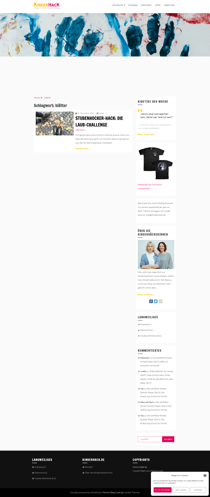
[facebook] (151, 301)
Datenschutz (146, 330)
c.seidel (143, 371)
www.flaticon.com (154, 471)
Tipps (158, 5)
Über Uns (169, 5)
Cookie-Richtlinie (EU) (151, 336)
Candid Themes (132, 492)
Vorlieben (198, 490)
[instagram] (160, 301)
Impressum (146, 324)
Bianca (101, 113)
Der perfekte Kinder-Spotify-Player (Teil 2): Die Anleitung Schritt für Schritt (153, 393)
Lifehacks (117, 5)
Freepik (136, 471)
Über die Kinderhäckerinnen (99, 473)
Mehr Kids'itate (146, 134)
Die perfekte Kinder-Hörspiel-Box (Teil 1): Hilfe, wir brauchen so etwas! (156, 362)
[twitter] (156, 301)
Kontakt (89, 467)
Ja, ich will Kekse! (162, 490)
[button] (205, 475)
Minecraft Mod (146, 402)
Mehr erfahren (145, 294)
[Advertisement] (105, 76)
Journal (133, 5)
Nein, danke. (181, 490)
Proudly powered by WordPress (85, 492)
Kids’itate (146, 5)
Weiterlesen (82, 148)
